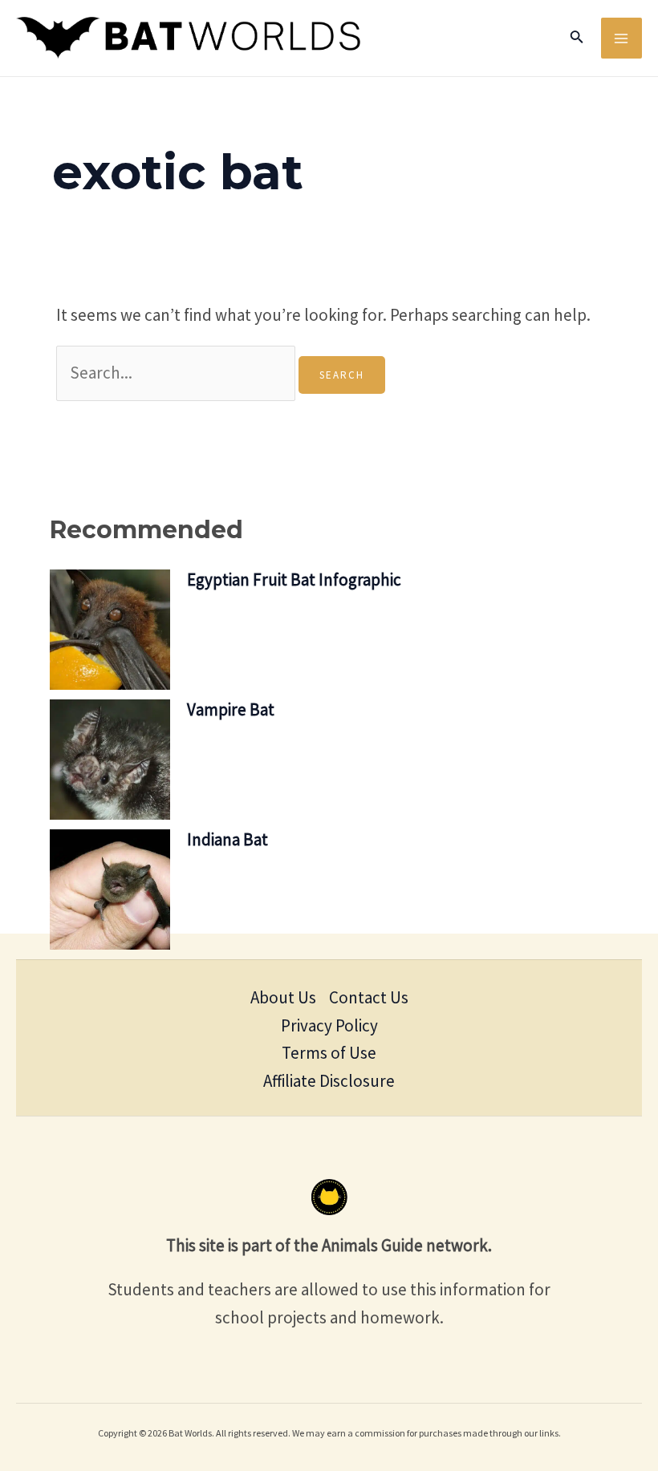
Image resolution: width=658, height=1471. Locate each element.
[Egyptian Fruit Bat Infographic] (110, 629)
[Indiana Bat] (110, 889)
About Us (283, 997)
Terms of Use (329, 1053)
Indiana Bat (227, 839)
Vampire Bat (230, 709)
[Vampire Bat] (110, 759)
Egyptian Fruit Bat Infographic (294, 579)
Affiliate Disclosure (329, 1081)
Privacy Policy (329, 1025)
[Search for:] (177, 372)
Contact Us (368, 997)
